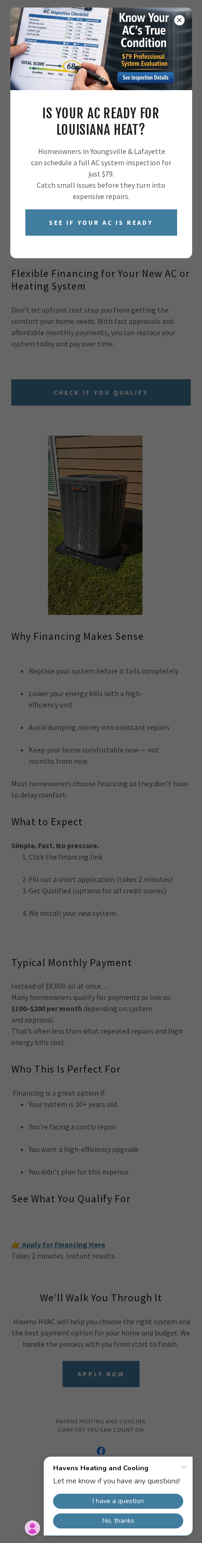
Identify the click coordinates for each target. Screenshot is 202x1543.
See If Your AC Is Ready (101, 222)
